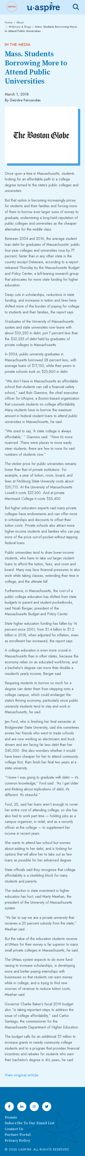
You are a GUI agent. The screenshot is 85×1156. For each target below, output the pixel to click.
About (20, 22)
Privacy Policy (17, 1140)
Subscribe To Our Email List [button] (29, 1123)
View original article (21, 1075)
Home (8, 22)
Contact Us (14, 1129)
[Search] (76, 7)
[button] (11, 7)
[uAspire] (43, 7)
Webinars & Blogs (20, 27)
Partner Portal (18, 1134)
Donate (11, 1117)
